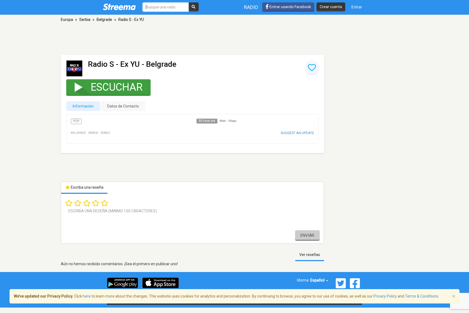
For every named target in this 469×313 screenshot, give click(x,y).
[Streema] (119, 7)
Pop (76, 121)
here (87, 296)
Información (83, 106)
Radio (251, 7)
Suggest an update (297, 133)
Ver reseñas (309, 254)
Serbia (84, 19)
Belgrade (104, 19)
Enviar (307, 235)
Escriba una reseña (86, 187)
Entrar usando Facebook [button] (290, 7)
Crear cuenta (331, 7)
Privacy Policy (385, 296)
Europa (67, 19)
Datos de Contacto (123, 106)
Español (317, 280)
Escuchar (116, 87)
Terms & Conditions (421, 296)
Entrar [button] (356, 7)
